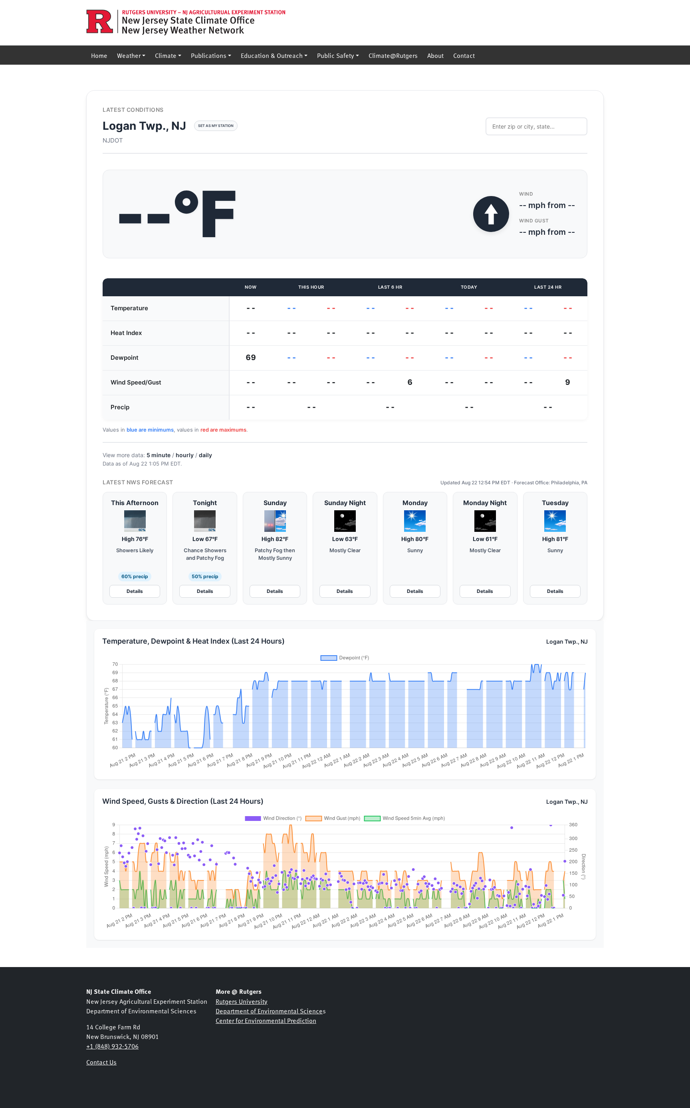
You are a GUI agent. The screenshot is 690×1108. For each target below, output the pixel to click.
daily (205, 455)
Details (135, 591)
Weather (129, 55)
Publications (208, 55)
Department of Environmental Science (269, 1010)
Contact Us (101, 1061)
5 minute (159, 455)
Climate (165, 55)
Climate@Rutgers (393, 55)
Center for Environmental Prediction (266, 1020)
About (435, 55)
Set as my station (216, 125)
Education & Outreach (272, 55)
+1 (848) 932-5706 (112, 1045)
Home (99, 55)
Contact (464, 55)
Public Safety (335, 55)
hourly (185, 455)
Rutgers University (242, 1001)
